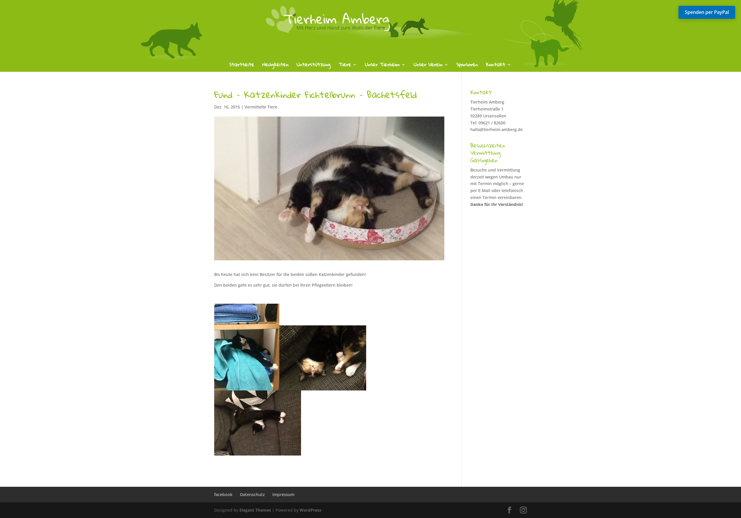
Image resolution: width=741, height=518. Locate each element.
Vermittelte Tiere (261, 107)
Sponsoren (467, 65)
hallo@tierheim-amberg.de (496, 129)
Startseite (241, 65)
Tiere (345, 65)
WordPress (310, 510)
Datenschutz (252, 494)
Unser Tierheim (382, 65)
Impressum (283, 494)
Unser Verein (428, 65)
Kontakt (495, 65)
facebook (223, 494)
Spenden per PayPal (707, 12)
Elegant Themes (255, 510)
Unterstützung (314, 65)
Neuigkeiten (275, 65)
